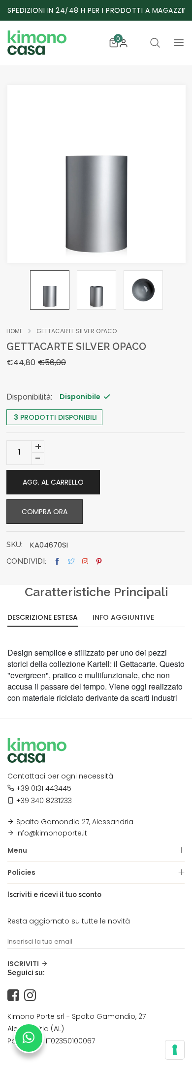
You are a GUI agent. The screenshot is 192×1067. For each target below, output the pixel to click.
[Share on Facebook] (57, 561)
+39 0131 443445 (43, 788)
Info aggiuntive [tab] (123, 618)
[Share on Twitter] (71, 561)
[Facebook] (15, 995)
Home (14, 331)
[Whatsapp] (29, 1038)
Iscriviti (23, 964)
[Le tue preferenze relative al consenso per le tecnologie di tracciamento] (174, 1049)
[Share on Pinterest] (99, 561)
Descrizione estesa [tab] (42, 618)
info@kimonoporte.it (51, 833)
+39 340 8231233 (44, 801)
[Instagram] (32, 995)
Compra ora (44, 512)
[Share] (85, 561)
